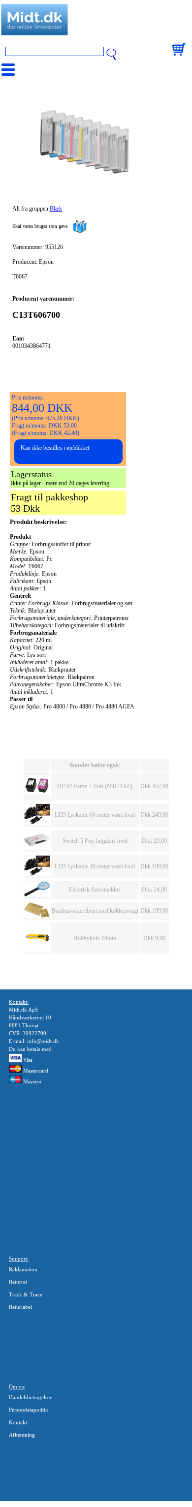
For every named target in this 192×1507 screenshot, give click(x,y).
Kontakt (18, 1422)
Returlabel (20, 1307)
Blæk (56, 208)
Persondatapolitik (28, 1410)
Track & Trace (25, 1294)
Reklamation (23, 1269)
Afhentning (22, 1435)
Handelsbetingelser (30, 1397)
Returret (18, 1282)
